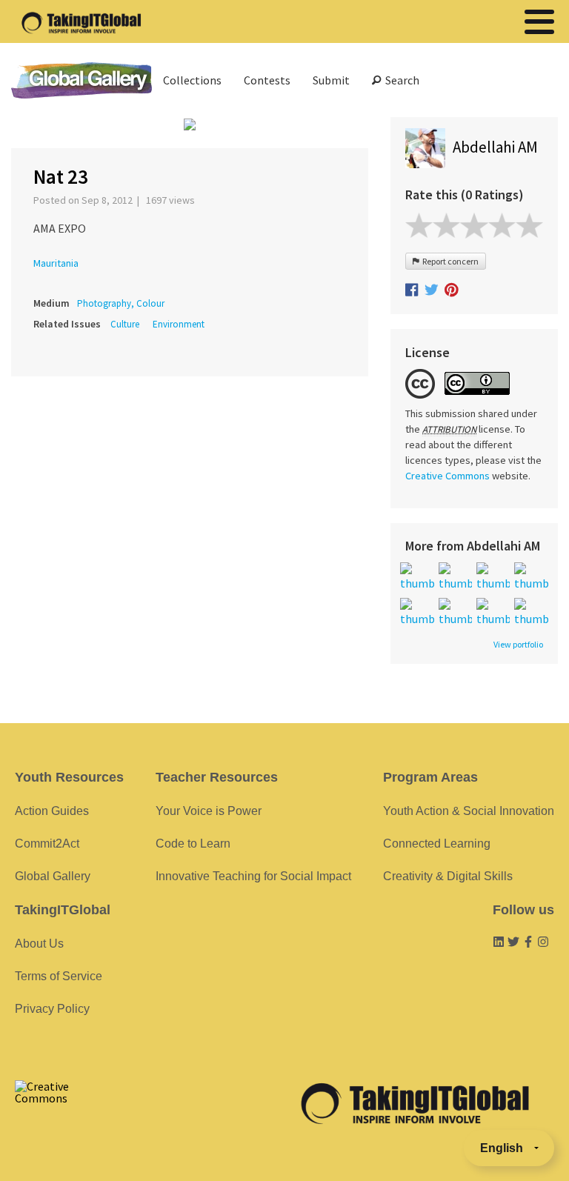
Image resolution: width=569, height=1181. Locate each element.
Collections (192, 80)
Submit (331, 80)
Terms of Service (58, 976)
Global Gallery (81, 80)
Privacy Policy (52, 1008)
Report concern (449, 261)
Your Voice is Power (209, 811)
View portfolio (518, 644)
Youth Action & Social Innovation (468, 811)
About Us (39, 943)
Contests (267, 80)
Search (400, 80)
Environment (178, 324)
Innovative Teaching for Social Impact (253, 876)
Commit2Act (47, 843)
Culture (124, 324)
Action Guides (52, 811)
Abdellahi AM (495, 147)
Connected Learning (436, 843)
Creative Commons (447, 475)
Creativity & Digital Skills (448, 876)
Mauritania (56, 263)
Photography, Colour (120, 303)
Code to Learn (193, 843)
